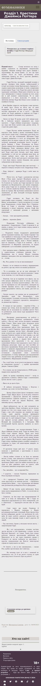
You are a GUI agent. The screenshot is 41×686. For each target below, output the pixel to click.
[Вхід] (38, 2)
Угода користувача (9, 660)
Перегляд (8, 26)
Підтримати (7, 654)
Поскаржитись (20, 589)
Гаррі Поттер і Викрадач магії (20, 51)
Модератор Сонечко (16, 625)
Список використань (20, 26)
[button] (20, 649)
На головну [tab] (10, 41)
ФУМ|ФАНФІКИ (13, 7)
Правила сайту (8, 658)
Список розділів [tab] (23, 41)
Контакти (6, 656)
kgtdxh (4, 646)
